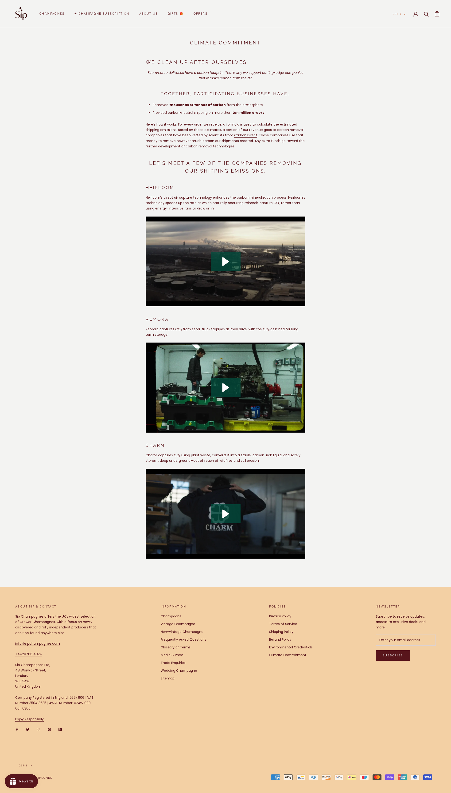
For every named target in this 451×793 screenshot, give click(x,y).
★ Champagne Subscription (101, 13)
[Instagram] (38, 729)
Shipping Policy (281, 631)
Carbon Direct (245, 135)
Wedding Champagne (179, 670)
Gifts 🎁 (176, 13)
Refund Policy (280, 639)
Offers (200, 13)
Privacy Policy (280, 616)
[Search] (426, 13)
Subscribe (393, 655)
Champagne (171, 616)
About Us (148, 13)
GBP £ (397, 14)
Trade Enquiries (173, 662)
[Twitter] (27, 729)
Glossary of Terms (176, 647)
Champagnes (51, 13)
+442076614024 (28, 654)
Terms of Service (283, 624)
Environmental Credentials (291, 647)
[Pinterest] (49, 729)
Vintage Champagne (178, 624)
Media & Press (172, 655)
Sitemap (168, 678)
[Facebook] (17, 729)
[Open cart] (437, 13)
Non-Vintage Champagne (182, 631)
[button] (226, 261)
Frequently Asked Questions (183, 639)
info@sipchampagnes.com (37, 643)
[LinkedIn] (60, 729)
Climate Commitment (287, 655)
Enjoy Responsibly (29, 719)
